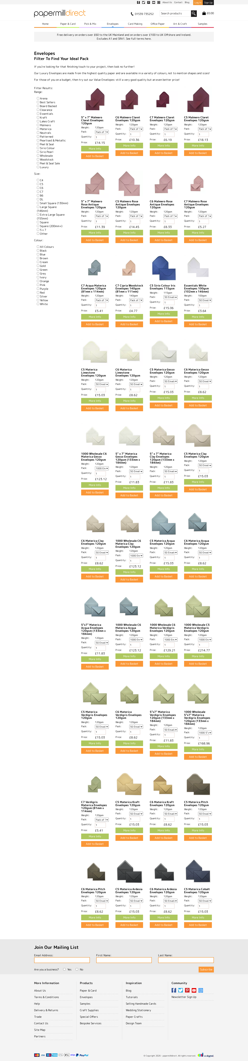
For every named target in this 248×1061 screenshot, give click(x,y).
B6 (41, 195)
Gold (43, 266)
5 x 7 (43, 230)
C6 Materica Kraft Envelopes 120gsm (162, 803)
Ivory (43, 277)
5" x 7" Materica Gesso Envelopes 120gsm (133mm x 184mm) (127, 458)
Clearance (46, 110)
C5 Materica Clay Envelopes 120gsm (196, 455)
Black (43, 251)
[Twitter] (181, 990)
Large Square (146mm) (47, 209)
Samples (202, 23)
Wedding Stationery (138, 1010)
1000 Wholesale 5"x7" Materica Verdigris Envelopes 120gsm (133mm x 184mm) (197, 718)
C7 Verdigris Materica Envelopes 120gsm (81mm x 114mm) (94, 806)
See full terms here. (138, 39)
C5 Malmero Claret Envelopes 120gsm (196, 118)
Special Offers (89, 1017)
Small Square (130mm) (54, 203)
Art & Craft (180, 23)
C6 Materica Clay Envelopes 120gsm (93, 542)
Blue (42, 254)
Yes (69, 969)
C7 (41, 192)
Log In (198, 2)
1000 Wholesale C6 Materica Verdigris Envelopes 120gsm (162, 628)
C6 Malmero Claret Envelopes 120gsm (127, 118)
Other (44, 234)
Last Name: (165, 955)
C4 (41, 180)
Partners (39, 1036)
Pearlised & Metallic (53, 140)
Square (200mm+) (51, 226)
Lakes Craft (47, 121)
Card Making (135, 23)
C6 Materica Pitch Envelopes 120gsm (93, 890)
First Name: (103, 955)
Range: (38, 92)
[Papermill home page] (60, 14)
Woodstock (47, 159)
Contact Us (41, 1023)
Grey (43, 273)
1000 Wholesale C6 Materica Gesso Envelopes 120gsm (94, 457)
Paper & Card (68, 23)
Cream (44, 262)
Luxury (44, 167)
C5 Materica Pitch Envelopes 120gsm (196, 803)
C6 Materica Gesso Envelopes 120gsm (196, 371)
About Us (40, 990)
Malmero (45, 125)
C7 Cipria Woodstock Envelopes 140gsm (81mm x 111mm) (129, 288)
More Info (95, 149)
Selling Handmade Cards (141, 1004)
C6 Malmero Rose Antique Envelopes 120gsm (162, 204)
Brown (44, 258)
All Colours (47, 247)
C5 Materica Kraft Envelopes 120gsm (127, 803)
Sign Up (208, 2)
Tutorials (132, 997)
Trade (38, 1017)
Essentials (46, 114)
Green (43, 270)
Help (37, 1004)
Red (42, 293)
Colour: (38, 240)
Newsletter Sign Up (184, 997)
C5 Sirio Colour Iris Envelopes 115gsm (162, 287)
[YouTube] (195, 990)
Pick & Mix (90, 23)
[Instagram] (200, 990)
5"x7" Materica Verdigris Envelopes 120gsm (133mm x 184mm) (163, 716)
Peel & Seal (47, 144)
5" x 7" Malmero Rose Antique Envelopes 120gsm (93, 204)
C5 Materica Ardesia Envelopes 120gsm (128, 890)
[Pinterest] (188, 990)
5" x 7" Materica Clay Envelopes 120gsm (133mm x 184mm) (162, 458)
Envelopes (113, 23)
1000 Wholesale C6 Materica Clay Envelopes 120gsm (128, 544)
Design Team (134, 1023)
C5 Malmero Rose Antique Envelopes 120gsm (127, 204)
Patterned (46, 137)
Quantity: (86, 136)
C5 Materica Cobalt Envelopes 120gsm (197, 890)
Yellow (44, 300)
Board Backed (48, 106)
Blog (128, 990)
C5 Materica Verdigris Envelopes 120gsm (94, 715)
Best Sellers (47, 102)
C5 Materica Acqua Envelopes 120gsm (162, 542)
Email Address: (43, 955)
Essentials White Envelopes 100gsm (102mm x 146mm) (196, 288)
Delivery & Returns (46, 1010)
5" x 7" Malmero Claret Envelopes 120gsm (92, 120)
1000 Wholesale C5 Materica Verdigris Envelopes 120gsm (197, 628)
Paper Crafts (134, 1017)
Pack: (84, 131)
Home (45, 23)
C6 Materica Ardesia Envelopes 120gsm (163, 890)
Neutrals (45, 133)
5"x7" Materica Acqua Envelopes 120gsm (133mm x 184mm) (93, 629)
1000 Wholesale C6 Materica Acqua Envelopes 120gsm (128, 628)
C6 (41, 188)
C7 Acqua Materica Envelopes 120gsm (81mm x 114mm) (93, 288)
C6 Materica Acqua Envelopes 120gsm (196, 542)
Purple (44, 289)
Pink (42, 285)
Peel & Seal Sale (50, 163)
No (81, 969)
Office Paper (158, 23)
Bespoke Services (90, 1023)
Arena (43, 98)
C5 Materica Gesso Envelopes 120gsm (162, 371)
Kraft (43, 117)
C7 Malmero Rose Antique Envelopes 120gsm (196, 204)
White (44, 304)
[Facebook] (174, 990)
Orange (44, 281)
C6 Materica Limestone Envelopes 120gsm (127, 372)
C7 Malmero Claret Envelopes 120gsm (162, 118)
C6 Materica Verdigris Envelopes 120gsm (128, 715)
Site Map (39, 1030)
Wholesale (46, 156)
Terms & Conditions (46, 997)
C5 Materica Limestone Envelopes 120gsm (93, 372)
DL (41, 199)
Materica (45, 129)
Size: (37, 174)
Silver (43, 296)
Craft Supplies (89, 1010)
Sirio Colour (47, 148)
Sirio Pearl (46, 152)
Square (44, 222)
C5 (41, 184)
